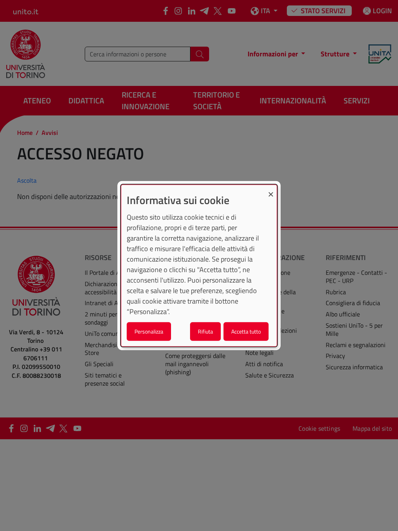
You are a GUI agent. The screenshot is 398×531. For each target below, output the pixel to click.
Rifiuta (205, 331)
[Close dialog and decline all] (271, 190)
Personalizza (148, 331)
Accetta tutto (246, 331)
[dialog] (199, 265)
